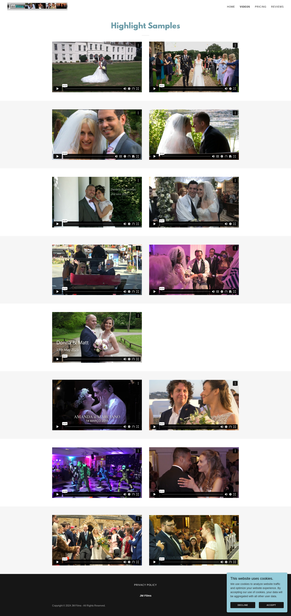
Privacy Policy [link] (145, 585)
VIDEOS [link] (245, 6)
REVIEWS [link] (277, 6)
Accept (271, 605)
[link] (37, 6)
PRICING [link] (260, 6)
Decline (243, 605)
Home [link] (231, 6)
